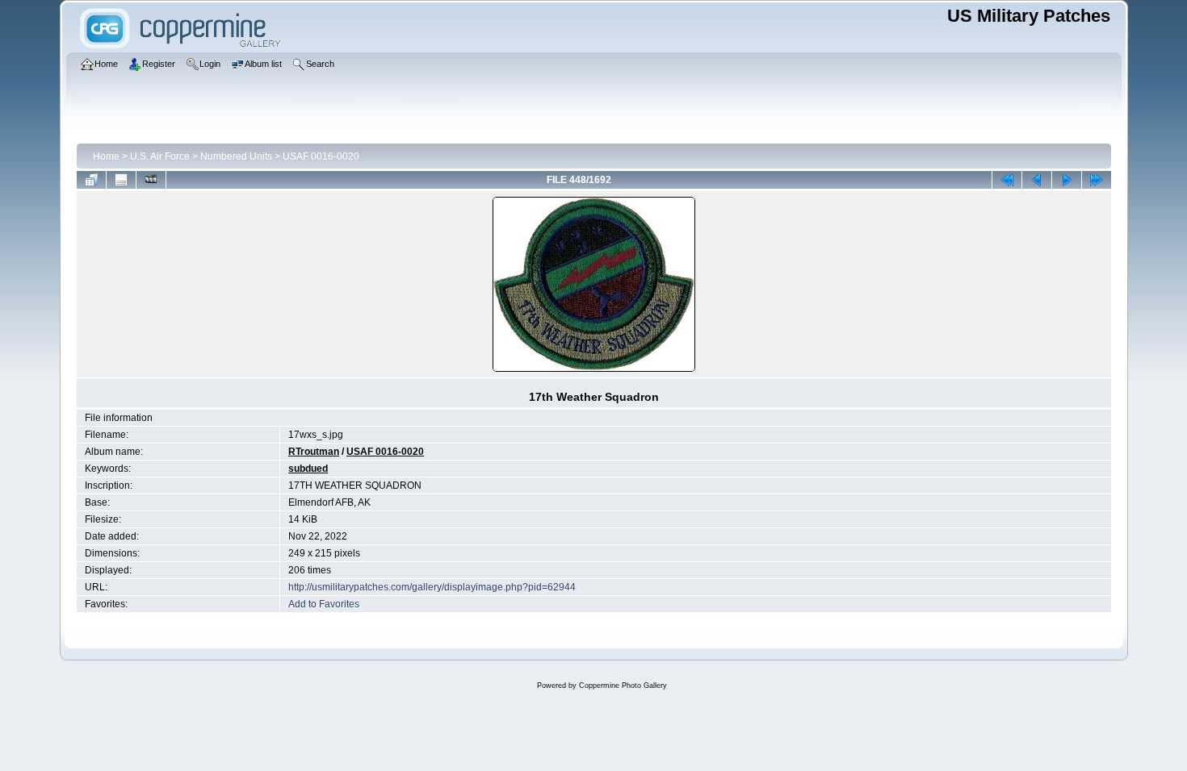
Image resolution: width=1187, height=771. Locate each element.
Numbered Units (236, 156)
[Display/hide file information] (121, 180)
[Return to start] (1006, 180)
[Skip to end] (1096, 180)
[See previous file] (1036, 180)
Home (106, 156)
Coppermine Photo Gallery (623, 685)
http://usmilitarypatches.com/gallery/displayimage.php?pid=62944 (432, 587)
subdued (308, 468)
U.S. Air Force (160, 156)
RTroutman (313, 451)
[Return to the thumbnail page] (91, 180)
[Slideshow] (151, 180)
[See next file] (1066, 180)
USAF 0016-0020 (321, 156)
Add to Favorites (323, 604)
